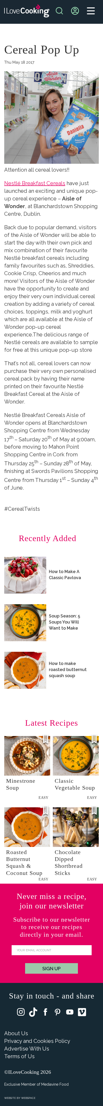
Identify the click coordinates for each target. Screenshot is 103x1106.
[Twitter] (33, 1013)
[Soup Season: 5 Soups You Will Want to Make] (25, 622)
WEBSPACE (28, 1097)
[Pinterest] (58, 1013)
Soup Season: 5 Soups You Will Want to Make (64, 622)
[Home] (26, 12)
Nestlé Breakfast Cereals (34, 183)
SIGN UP (51, 968)
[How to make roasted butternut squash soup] (25, 670)
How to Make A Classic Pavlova (65, 574)
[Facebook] (45, 1013)
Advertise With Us (26, 1049)
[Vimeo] (82, 1013)
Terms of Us (19, 1056)
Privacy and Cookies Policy (37, 1041)
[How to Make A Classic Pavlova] (25, 575)
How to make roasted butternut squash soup (68, 669)
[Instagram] (21, 1013)
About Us (16, 1033)
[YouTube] (70, 1013)
